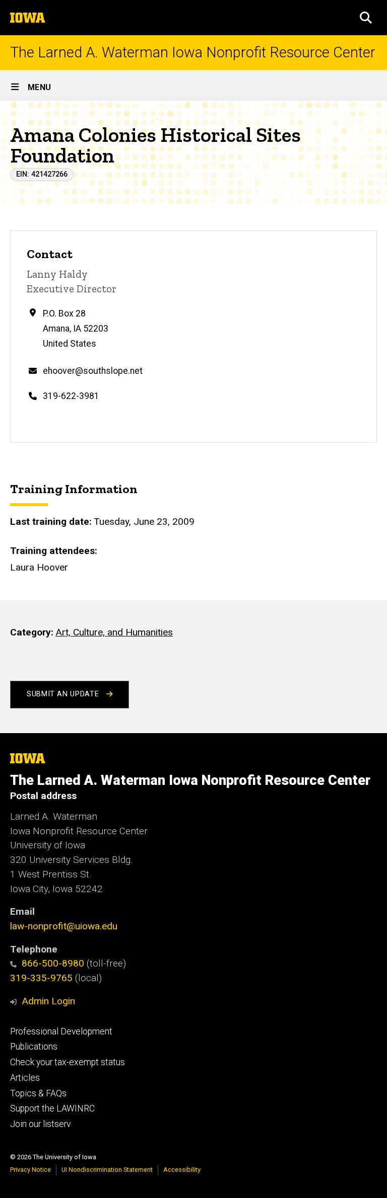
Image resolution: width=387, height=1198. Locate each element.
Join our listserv (40, 1124)
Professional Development (61, 1031)
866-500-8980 (53, 963)
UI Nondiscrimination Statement (107, 1169)
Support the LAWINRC (52, 1108)
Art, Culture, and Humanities (114, 632)
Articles (25, 1078)
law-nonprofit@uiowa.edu (63, 926)
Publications (33, 1047)
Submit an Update (64, 694)
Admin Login (48, 1001)
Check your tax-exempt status (67, 1062)
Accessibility (182, 1169)
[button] (366, 17)
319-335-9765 (41, 978)
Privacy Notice (30, 1169)
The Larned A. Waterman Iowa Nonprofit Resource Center (192, 52)
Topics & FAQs (38, 1093)
